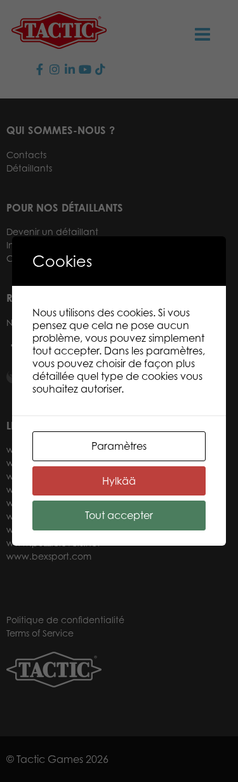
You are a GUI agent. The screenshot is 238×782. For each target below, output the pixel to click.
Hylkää (119, 481)
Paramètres (119, 446)
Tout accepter (119, 515)
